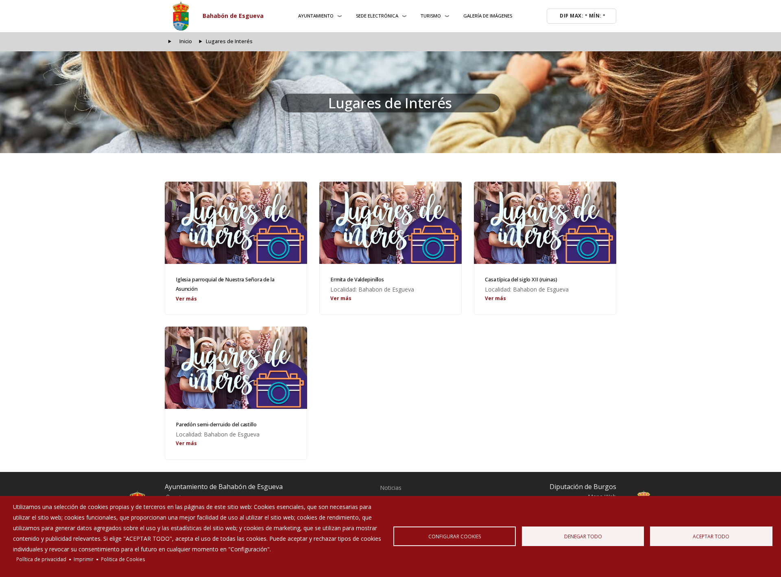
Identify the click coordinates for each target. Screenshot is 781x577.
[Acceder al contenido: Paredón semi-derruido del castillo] (236, 368)
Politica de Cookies (123, 559)
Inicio (185, 41)
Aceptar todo (711, 536)
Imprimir (84, 559)
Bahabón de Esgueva (233, 16)
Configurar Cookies (454, 536)
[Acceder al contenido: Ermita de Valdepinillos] (390, 223)
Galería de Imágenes (487, 16)
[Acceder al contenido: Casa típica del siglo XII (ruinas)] (545, 223)
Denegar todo (583, 536)
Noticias (390, 487)
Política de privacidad (41, 559)
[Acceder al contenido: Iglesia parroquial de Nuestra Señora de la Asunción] (236, 223)
